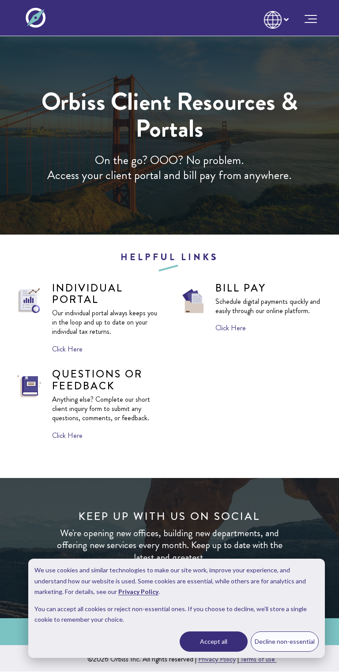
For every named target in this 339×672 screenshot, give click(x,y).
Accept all (213, 641)
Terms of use (258, 659)
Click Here (67, 349)
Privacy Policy (217, 659)
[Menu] (308, 18)
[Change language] (274, 16)
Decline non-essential (285, 641)
